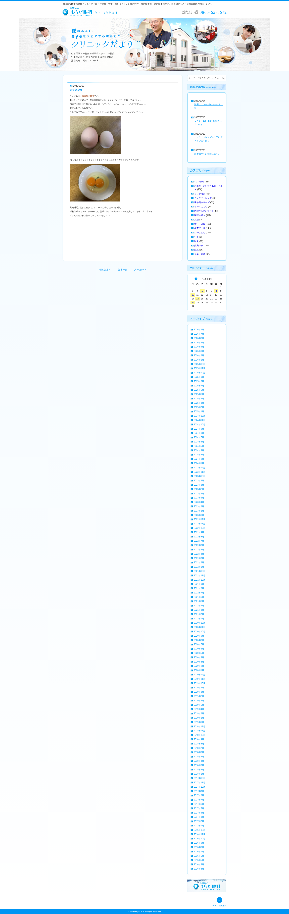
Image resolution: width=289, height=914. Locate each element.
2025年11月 (199, 368)
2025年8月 (199, 381)
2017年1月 (199, 825)
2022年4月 (199, 554)
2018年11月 (199, 730)
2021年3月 (199, 610)
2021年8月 (199, 588)
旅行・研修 (199, 224)
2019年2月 (199, 718)
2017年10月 (199, 787)
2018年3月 (199, 765)
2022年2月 (199, 562)
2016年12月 (199, 830)
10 (193, 295)
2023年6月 (199, 493)
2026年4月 (199, 346)
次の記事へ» (140, 269)
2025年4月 (199, 398)
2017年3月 (199, 817)
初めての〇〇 (200, 206)
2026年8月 (199, 329)
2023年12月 (199, 467)
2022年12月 (199, 519)
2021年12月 (199, 571)
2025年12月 (199, 364)
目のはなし (199, 232)
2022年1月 (199, 567)
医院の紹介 (199, 215)
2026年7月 (199, 334)
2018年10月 (199, 735)
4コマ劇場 (199, 181)
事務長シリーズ (202, 202)
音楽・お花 (199, 254)
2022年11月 (199, 523)
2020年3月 (199, 662)
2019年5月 (199, 705)
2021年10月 (199, 580)
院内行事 (198, 245)
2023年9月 (199, 480)
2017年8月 (199, 795)
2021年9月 (199, 584)
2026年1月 (199, 360)
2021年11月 (199, 575)
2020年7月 (199, 644)
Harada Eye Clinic (137, 911)
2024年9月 (199, 429)
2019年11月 (199, 679)
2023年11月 (199, 472)
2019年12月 (199, 674)
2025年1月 (199, 411)
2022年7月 (199, 541)
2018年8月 (199, 743)
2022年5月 (199, 549)
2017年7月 (199, 799)
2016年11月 (199, 834)
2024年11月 (199, 420)
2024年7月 (199, 437)
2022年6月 (199, 545)
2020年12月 (199, 623)
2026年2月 (199, 355)
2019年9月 (199, 687)
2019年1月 (199, 722)
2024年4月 (199, 450)
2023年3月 (199, 506)
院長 (196, 249)
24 (193, 302)
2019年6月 (199, 700)
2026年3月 (199, 351)
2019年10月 (199, 683)
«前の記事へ (105, 269)
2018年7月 (199, 748)
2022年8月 (199, 536)
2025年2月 (199, 407)
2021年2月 (199, 614)
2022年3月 (199, 558)
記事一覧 (122, 269)
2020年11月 (199, 627)
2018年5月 (199, 756)
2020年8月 (199, 640)
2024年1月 (199, 463)
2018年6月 (199, 752)
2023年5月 (199, 497)
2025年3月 (199, 403)
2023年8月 (199, 485)
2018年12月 (199, 726)
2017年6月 (199, 804)
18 (197, 298)
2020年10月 (199, 631)
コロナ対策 (199, 193)
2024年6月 (199, 441)
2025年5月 (199, 394)
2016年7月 (199, 851)
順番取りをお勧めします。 (207, 154)
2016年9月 (199, 843)
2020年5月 (199, 653)
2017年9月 (199, 791)
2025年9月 (199, 377)
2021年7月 (199, 592)
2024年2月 (199, 459)
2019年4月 (199, 709)
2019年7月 (199, 696)
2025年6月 (199, 390)
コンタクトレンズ (203, 198)
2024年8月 (199, 433)
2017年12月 (199, 778)
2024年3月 (199, 454)
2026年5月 (199, 342)
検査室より (199, 228)
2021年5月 (199, 601)
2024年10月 (199, 424)
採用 (196, 219)
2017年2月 (199, 821)
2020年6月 (199, 648)
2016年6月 (199, 856)
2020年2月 (199, 666)
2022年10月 (199, 528)
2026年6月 (199, 338)
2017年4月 (199, 812)
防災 (196, 241)
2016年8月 (199, 847)
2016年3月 (199, 869)
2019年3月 (199, 713)
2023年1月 (199, 515)
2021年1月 (199, 618)
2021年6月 (199, 597)
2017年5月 (199, 808)
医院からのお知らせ (204, 211)
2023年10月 (199, 476)
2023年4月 (199, 502)
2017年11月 (199, 782)
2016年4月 (199, 864)
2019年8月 (199, 692)
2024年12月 (199, 416)
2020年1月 (199, 670)
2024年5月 (199, 446)
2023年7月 (199, 489)
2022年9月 (199, 532)
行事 (196, 237)
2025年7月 (199, 385)
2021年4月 (199, 605)
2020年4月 (199, 657)
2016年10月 (199, 838)
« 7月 (196, 278)
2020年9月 (199, 636)
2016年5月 (199, 860)
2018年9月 (199, 739)
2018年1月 (199, 774)
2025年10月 (199, 372)
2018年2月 (199, 769)
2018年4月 (199, 761)
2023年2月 (199, 511)
